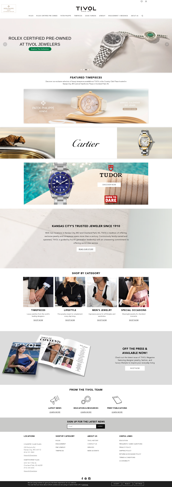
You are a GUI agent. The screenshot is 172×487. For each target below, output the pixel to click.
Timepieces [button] (78, 16)
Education (123, 440)
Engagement (61, 444)
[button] (81, 69)
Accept (116, 484)
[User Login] (146, 1)
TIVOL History (92, 440)
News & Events (93, 450)
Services (90, 447)
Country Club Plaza (32, 444)
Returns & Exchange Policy (130, 454)
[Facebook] (82, 479)
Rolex (58, 440)
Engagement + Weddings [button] (118, 16)
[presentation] (5, 44)
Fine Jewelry (60, 447)
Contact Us (92, 444)
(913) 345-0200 (29, 468)
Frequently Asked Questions (130, 444)
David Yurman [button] (90, 16)
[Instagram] (89, 479)
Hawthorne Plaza (31, 460)
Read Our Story (86, 249)
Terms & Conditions (127, 457)
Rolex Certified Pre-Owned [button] (47, 16)
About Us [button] (134, 16)
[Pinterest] (86, 479)
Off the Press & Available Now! (135, 351)
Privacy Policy (125, 447)
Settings (138, 484)
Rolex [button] (31, 16)
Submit (101, 426)
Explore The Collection (40, 49)
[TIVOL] (86, 9)
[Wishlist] (141, 1)
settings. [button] (85, 485)
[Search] (142, 16)
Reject (127, 484)
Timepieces (60, 450)
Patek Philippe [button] (66, 16)
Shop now (135, 368)
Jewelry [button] (102, 16)
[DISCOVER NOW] (86, 183)
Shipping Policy (125, 450)
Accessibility (124, 461)
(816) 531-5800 (29, 452)
